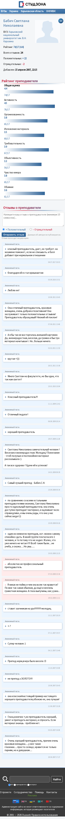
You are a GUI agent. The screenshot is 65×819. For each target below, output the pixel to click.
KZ (42, 801)
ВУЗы (4, 11)
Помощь (39, 792)
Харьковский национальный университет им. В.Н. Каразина (14, 36)
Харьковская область (32, 11)
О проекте (5, 792)
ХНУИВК (51, 11)
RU (17, 801)
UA (34, 801)
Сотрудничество (23, 792)
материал (33, 784)
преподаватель (21, 784)
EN (25, 801)
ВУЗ (11, 784)
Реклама (32, 795)
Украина (13, 11)
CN (50, 801)
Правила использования (44, 814)
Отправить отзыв (13, 234)
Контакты (51, 792)
